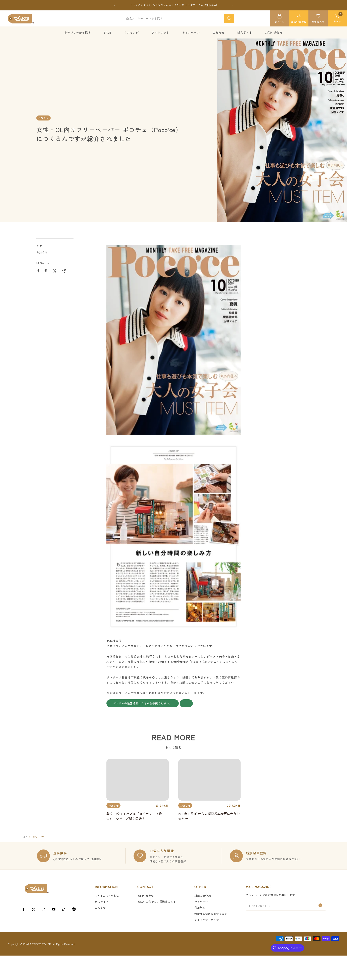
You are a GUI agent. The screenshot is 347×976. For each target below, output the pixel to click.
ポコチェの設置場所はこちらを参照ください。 (142, 703)
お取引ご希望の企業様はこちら (156, 901)
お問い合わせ (274, 32)
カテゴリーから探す (77, 32)
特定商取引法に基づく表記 (210, 914)
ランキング (131, 32)
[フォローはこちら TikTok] (63, 909)
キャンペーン (191, 32)
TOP (24, 837)
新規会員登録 (202, 895)
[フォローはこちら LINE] (73, 909)
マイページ (201, 901)
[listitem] (38, 270)
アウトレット (160, 32)
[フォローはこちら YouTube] (53, 909)
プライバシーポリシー (208, 920)
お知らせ (219, 32)
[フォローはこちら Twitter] (33, 909)
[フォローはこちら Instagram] (43, 909)
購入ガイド (244, 32)
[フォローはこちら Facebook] (23, 909)
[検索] (229, 18)
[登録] (320, 905)
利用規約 (199, 907)
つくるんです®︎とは (107, 895)
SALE (107, 32)
